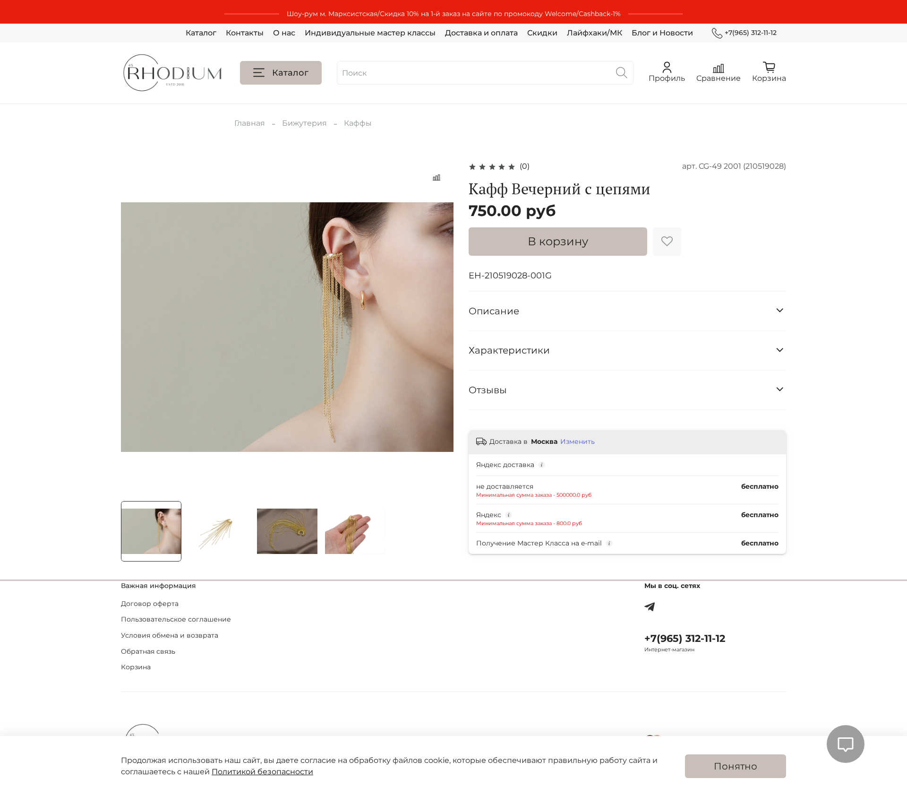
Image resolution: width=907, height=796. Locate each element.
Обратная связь (148, 651)
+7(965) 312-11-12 (751, 32)
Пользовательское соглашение (176, 619)
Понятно (735, 766)
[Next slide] (438, 327)
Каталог (201, 32)
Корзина (136, 667)
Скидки (542, 32)
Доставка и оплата (481, 32)
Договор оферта (150, 603)
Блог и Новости (662, 32)
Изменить (577, 441)
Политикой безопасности (262, 771)
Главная (249, 123)
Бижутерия (304, 123)
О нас (284, 32)
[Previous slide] (136, 327)
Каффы (358, 123)
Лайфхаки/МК (594, 32)
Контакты (245, 32)
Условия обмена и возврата (169, 635)
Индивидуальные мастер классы (370, 32)
